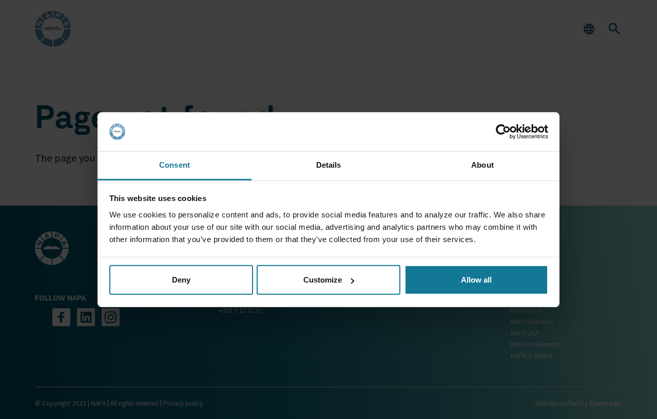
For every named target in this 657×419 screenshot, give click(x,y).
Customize (322, 279)
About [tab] (482, 165)
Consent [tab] (174, 165)
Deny (181, 279)
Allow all (476, 279)
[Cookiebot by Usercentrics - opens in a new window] (503, 131)
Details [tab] (328, 165)
